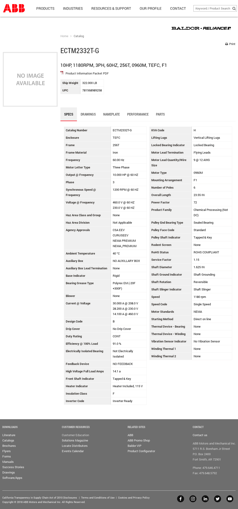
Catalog (79, 36)
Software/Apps (12, 478)
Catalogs (8, 440)
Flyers (6, 451)
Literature (8, 435)
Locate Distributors (75, 446)
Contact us (200, 435)
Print (231, 44)
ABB (130, 435)
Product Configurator (141, 451)
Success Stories (13, 467)
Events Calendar (73, 451)
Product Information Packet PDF (87, 73)
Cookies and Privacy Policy (134, 497)
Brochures (9, 446)
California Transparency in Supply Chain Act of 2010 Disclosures (39, 497)
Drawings (8, 472)
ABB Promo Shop (139, 440)
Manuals (8, 462)
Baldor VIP (134, 446)
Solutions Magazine (75, 440)
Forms (6, 456)
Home (64, 36)
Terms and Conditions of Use (98, 497)
